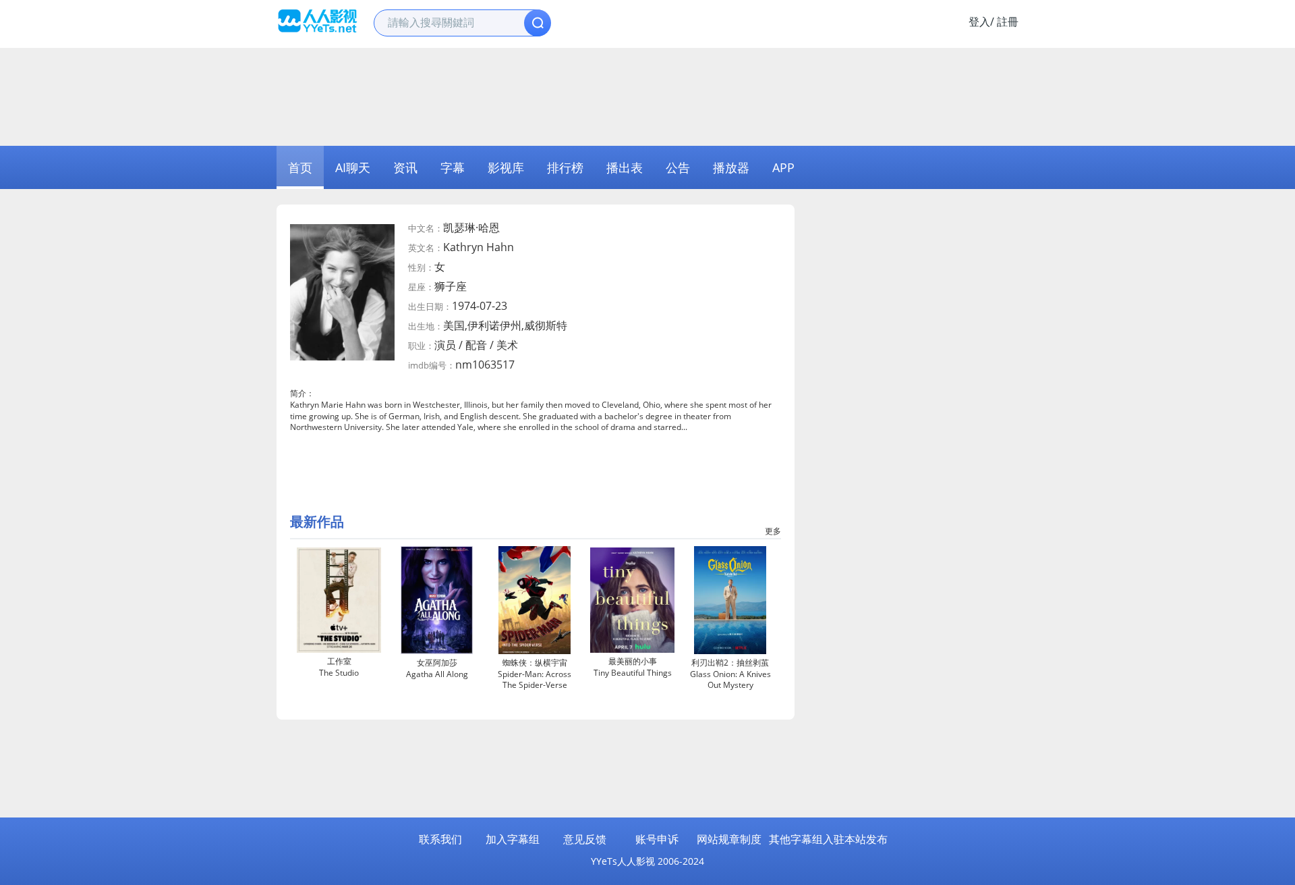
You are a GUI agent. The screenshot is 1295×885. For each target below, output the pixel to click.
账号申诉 (657, 839)
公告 (678, 167)
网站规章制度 (729, 839)
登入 (979, 21)
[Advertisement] (647, 95)
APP (783, 167)
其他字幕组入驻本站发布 (828, 839)
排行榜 (565, 167)
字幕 (452, 167)
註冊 (1007, 21)
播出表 (624, 167)
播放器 (731, 167)
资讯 (405, 167)
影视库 (506, 167)
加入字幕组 (513, 839)
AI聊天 (352, 167)
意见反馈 (584, 839)
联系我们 (440, 839)
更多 (773, 531)
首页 (300, 167)
